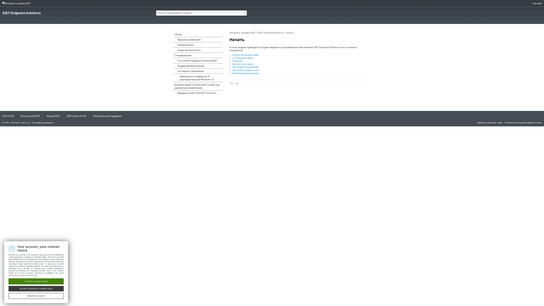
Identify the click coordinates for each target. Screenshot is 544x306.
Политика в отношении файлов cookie (523, 122)
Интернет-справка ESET (243, 32)
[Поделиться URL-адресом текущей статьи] (360, 38)
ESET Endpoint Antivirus (21, 12)
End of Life (8, 116)
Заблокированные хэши (245, 73)
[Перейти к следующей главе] (236, 83)
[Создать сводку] (369, 38)
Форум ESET (53, 116)
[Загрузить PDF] (365, 38)
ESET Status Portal (76, 116)
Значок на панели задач (245, 54)
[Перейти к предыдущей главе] (232, 83)
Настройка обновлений (245, 67)
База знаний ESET (30, 116)
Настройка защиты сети (245, 70)
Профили (237, 60)
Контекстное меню (242, 64)
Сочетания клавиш (242, 58)
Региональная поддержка (107, 116)
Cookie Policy (31, 275)
